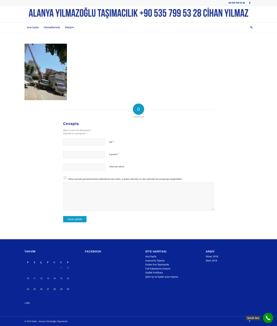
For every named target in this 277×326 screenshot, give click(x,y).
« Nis (27, 303)
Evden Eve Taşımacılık (157, 264)
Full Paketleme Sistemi (157, 268)
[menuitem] (32, 27)
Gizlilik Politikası (154, 272)
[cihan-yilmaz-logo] (138, 14)
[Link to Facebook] (250, 3)
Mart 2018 (211, 260)
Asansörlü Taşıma (155, 260)
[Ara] (250, 27)
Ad (111, 141)
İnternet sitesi (116, 166)
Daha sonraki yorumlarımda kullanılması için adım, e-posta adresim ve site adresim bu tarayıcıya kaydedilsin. (125, 178)
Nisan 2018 (212, 256)
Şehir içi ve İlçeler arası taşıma (161, 276)
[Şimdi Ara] (268, 318)
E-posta (114, 154)
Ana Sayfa (150, 256)
